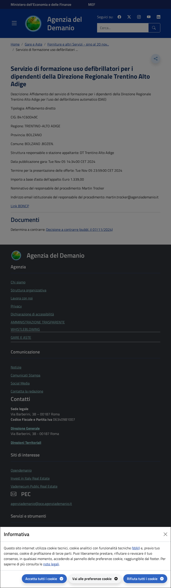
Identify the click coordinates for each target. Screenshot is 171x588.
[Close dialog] (165, 534)
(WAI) (136, 548)
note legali (51, 564)
